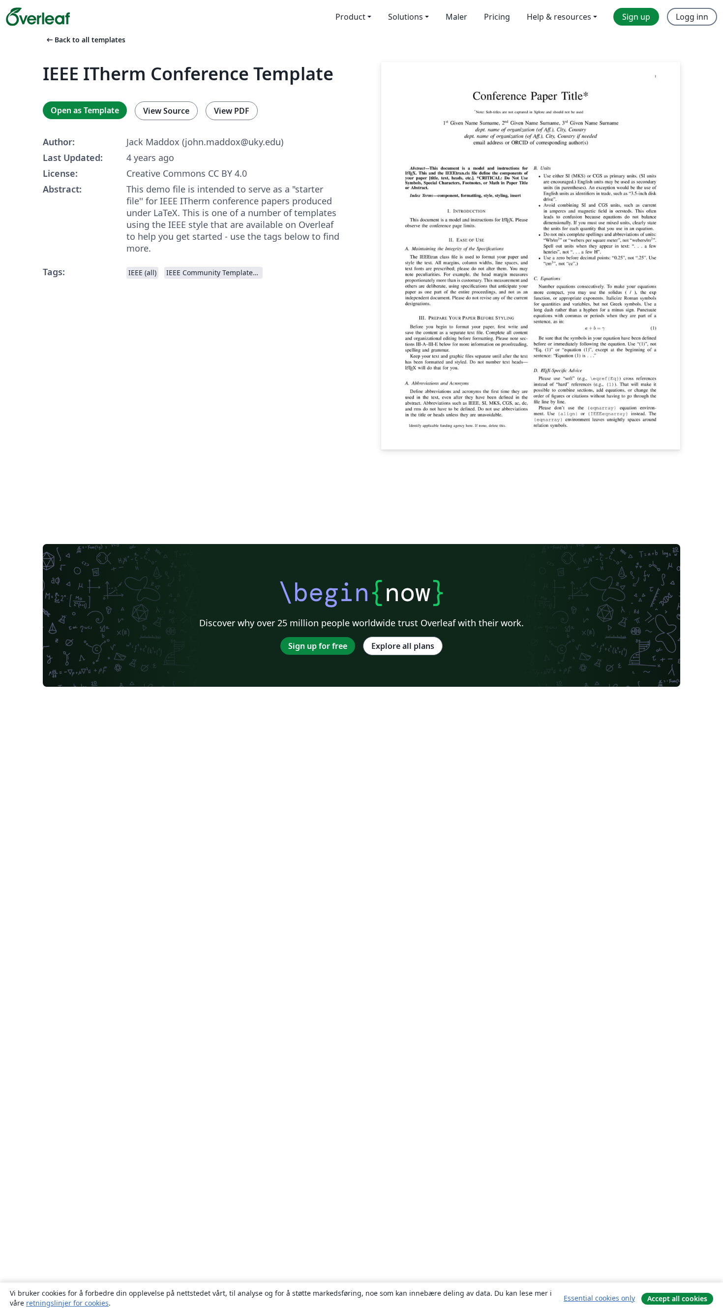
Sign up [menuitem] (636, 16)
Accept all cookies (677, 1298)
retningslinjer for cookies (67, 1303)
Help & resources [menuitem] (559, 16)
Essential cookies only (599, 1298)
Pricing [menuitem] (497, 16)
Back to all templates (85, 39)
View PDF (231, 110)
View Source (166, 110)
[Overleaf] (38, 16)
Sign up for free (317, 646)
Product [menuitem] (350, 16)
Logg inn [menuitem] (692, 16)
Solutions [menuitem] (405, 16)
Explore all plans (402, 646)
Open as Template (85, 110)
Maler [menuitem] (456, 16)
